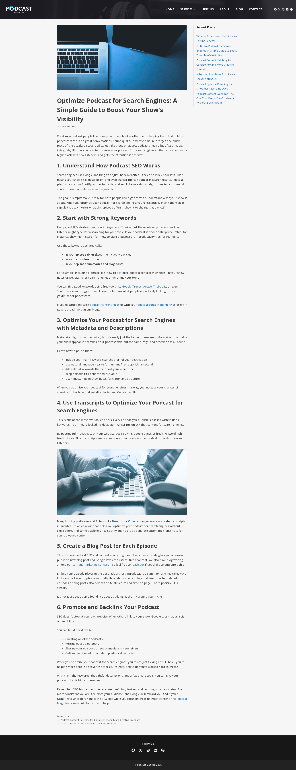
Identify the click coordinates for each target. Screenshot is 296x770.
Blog (239, 9)
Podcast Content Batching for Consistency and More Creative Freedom (100, 719)
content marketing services (90, 564)
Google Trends (132, 286)
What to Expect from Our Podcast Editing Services (88, 723)
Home (170, 9)
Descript (118, 521)
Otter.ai (133, 521)
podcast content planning (154, 305)
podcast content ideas (104, 305)
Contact (255, 9)
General (64, 716)
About (224, 9)
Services (186, 9)
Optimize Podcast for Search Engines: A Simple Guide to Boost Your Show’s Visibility (216, 50)
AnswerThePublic (154, 286)
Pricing (208, 9)
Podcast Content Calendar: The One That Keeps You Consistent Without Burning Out (215, 98)
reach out (138, 564)
